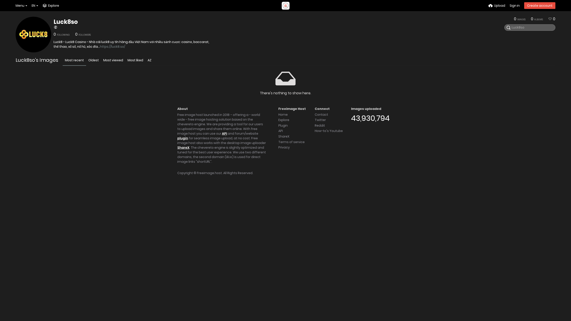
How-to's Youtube (329, 131)
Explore (283, 120)
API (224, 133)
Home (283, 114)
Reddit (320, 125)
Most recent (74, 60)
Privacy (284, 147)
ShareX (183, 147)
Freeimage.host (209, 173)
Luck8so (66, 22)
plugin (182, 138)
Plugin (283, 125)
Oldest (93, 60)
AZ (149, 60)
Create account (539, 5)
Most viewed (113, 60)
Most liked (135, 60)
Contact (321, 114)
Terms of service (291, 142)
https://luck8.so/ (112, 46)
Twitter (320, 120)
